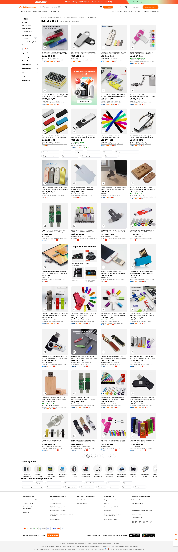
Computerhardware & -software (75, 17)
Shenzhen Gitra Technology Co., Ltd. (140, 144)
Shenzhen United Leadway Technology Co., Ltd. (55, 144)
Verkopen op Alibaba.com (138, 500)
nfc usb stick (68, 152)
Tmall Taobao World (79, 543)
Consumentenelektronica (55, 17)
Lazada (89, 543)
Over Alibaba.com (28, 496)
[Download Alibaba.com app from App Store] (134, 535)
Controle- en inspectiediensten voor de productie (61, 514)
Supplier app (96, 535)
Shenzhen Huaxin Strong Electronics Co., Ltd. (143, 197)
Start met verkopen (137, 503)
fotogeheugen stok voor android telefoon (128, 152)
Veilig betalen (54, 500)
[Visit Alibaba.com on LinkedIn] (136, 522)
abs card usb (108, 152)
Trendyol (108, 543)
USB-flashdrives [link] (91, 17)
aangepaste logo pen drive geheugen (33, 487)
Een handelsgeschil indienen (112, 507)
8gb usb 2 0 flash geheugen (51, 156)
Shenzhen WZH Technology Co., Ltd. (81, 195)
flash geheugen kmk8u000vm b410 (92, 156)
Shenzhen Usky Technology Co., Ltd (52, 60)
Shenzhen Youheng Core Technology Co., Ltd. (84, 238)
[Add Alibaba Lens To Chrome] (53, 535)
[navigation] (30, 237)
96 (110, 456)
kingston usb (80, 152)
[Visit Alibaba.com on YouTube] (147, 522)
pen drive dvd (115, 487)
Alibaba (43, 17)
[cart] (126, 7)
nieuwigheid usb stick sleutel (51, 152)
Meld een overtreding (110, 519)
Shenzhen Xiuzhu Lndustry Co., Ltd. (81, 60)
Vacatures (26, 512)
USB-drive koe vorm (112, 156)
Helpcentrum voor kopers (111, 500)
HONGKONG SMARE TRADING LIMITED (53, 195)
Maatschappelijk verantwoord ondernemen (31, 507)
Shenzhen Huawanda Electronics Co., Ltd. (113, 279)
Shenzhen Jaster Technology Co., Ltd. (141, 102)
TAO (103, 543)
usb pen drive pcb (141, 487)
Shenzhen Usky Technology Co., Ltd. (111, 102)
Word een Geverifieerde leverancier (141, 510)
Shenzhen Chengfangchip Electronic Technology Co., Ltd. (55, 238)
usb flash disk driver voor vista (74, 483)
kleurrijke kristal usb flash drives (95, 483)
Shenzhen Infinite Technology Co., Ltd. (112, 144)
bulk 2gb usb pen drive (88, 487)
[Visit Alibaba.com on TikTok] (151, 522)
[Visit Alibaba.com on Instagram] (144, 522)
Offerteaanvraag (82, 503)
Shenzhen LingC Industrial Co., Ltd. (111, 195)
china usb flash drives (94, 152)
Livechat (106, 503)
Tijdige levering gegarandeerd (58, 507)
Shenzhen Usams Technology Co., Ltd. (53, 279)
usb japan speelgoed (71, 487)
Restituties (107, 510)
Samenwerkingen (136, 514)
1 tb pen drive (127, 487)
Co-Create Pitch (28, 503)
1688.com (70, 543)
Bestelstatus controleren (138, 507)
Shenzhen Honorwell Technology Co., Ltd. (142, 61)
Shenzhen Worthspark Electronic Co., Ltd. (142, 279)
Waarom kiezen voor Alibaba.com (32, 500)
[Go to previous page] (84, 456)
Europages (116, 543)
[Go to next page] (114, 456)
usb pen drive (102, 487)
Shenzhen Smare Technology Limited (111, 60)
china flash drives (28, 483)
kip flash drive (128, 483)
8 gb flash (40, 483)
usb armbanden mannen (54, 487)
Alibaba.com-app (122, 535)
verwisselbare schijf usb (54, 483)
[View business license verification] (106, 549)
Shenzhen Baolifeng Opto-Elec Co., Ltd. (53, 102)
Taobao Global (97, 543)
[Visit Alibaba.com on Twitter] (140, 522)
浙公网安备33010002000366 (119, 549)
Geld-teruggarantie (55, 503)
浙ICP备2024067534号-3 (136, 549)
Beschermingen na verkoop (58, 510)
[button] (101, 7)
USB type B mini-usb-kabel (71, 156)
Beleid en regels (55, 519)
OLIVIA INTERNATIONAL (78, 145)
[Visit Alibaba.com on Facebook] (132, 522)
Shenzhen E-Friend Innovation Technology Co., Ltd (114, 238)
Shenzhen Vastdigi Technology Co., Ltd (141, 238)
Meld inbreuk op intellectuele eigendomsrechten (112, 514)
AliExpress (63, 543)
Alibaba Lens (27, 535)
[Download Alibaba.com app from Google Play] (148, 535)
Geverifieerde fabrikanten (84, 500)
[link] (175, 534)
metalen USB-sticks (114, 483)
